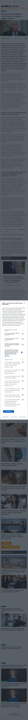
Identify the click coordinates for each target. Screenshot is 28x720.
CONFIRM (8, 411)
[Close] (25, 303)
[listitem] (14, 330)
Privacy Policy (22, 416)
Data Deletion (5, 416)
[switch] (22, 334)
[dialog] (14, 360)
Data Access (14, 416)
